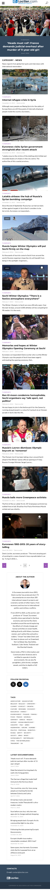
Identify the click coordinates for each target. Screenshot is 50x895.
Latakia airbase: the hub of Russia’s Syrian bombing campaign (22, 198)
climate (14, 706)
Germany (14, 719)
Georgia (27, 717)
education (15, 712)
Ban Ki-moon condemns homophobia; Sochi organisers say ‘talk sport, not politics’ (23, 398)
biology (22, 704)
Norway (32, 727)
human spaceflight (25, 722)
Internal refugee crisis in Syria (19, 100)
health (29, 719)
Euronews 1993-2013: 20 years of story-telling (24, 545)
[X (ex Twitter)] (13, 684)
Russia (13, 733)
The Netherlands (23, 741)
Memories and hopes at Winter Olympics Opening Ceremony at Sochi (23, 347)
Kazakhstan (15, 727)
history (14, 722)
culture (14, 709)
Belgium (14, 704)
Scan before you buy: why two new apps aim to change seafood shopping (24, 812)
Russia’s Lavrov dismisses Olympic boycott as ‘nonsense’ (22, 449)
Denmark (22, 709)
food (13, 717)
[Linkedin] (26, 684)
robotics (31, 730)
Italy (21, 725)
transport (15, 743)
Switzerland (28, 738)
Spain (20, 735)
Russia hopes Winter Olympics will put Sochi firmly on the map (24, 247)
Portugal (22, 730)
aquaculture (27, 701)
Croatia (30, 706)
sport (26, 735)
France (19, 717)
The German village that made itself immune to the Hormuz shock (24, 780)
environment (16, 714)
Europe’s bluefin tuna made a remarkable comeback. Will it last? (23, 839)
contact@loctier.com (20, 872)
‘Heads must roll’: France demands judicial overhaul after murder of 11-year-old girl (23, 46)
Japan (27, 725)
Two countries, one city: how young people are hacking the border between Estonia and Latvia (24, 790)
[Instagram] (19, 684)
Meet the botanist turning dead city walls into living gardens (24, 771)
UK (22, 743)
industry (14, 725)
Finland (26, 714)
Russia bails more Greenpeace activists (24, 497)
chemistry (31, 704)
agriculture (16, 701)
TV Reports (25, 40)
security (27, 733)
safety (19, 733)
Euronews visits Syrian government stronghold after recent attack (22, 148)
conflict (21, 706)
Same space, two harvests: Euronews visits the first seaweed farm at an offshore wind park (24, 850)
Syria (13, 741)
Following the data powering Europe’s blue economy (25, 830)
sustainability (16, 738)
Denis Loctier (21, 103)
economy (31, 709)
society (14, 735)
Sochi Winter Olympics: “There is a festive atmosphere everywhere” (21, 297)
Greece (22, 719)
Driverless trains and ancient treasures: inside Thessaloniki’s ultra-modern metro (24, 802)
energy (23, 712)
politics (14, 730)
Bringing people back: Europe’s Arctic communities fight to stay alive (25, 821)
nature (24, 727)
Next (46, 565)
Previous (4, 565)
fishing (34, 714)
